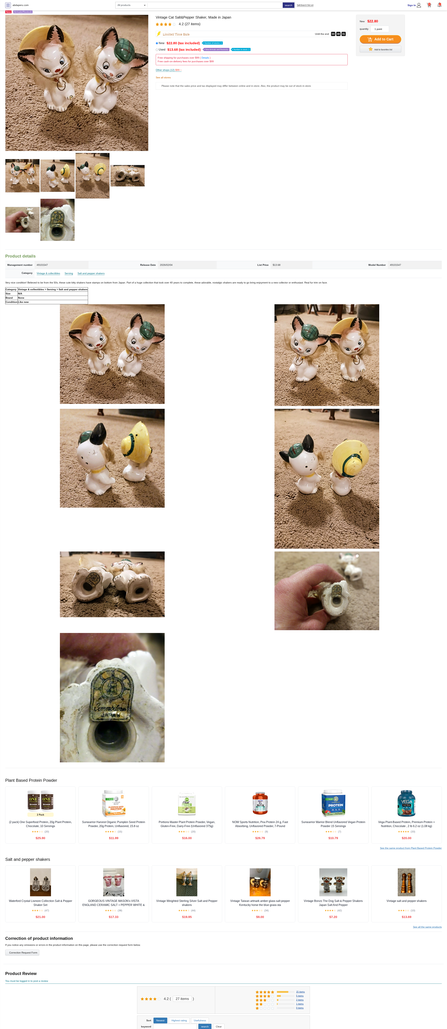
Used (204, 49)
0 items (300, 1008)
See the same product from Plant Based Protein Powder (411, 848)
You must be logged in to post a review (26, 981)
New (190, 43)
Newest (160, 1020)
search (288, 5)
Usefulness (200, 1020)
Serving (69, 273)
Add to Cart (383, 39)
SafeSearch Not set (305, 5)
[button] (439, 4)
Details (205, 57)
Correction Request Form (23, 952)
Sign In (412, 5)
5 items (300, 996)
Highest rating (179, 1020)
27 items (182, 999)
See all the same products (427, 926)
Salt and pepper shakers (91, 273)
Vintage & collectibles (48, 273)
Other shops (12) (169, 70)
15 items (300, 992)
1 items (300, 1004)
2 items (300, 1000)
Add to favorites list (383, 49)
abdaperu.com (21, 5)
